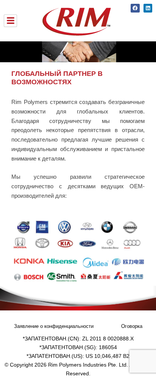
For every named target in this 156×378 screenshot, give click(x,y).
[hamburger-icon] (10, 20)
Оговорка (131, 326)
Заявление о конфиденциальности (54, 326)
